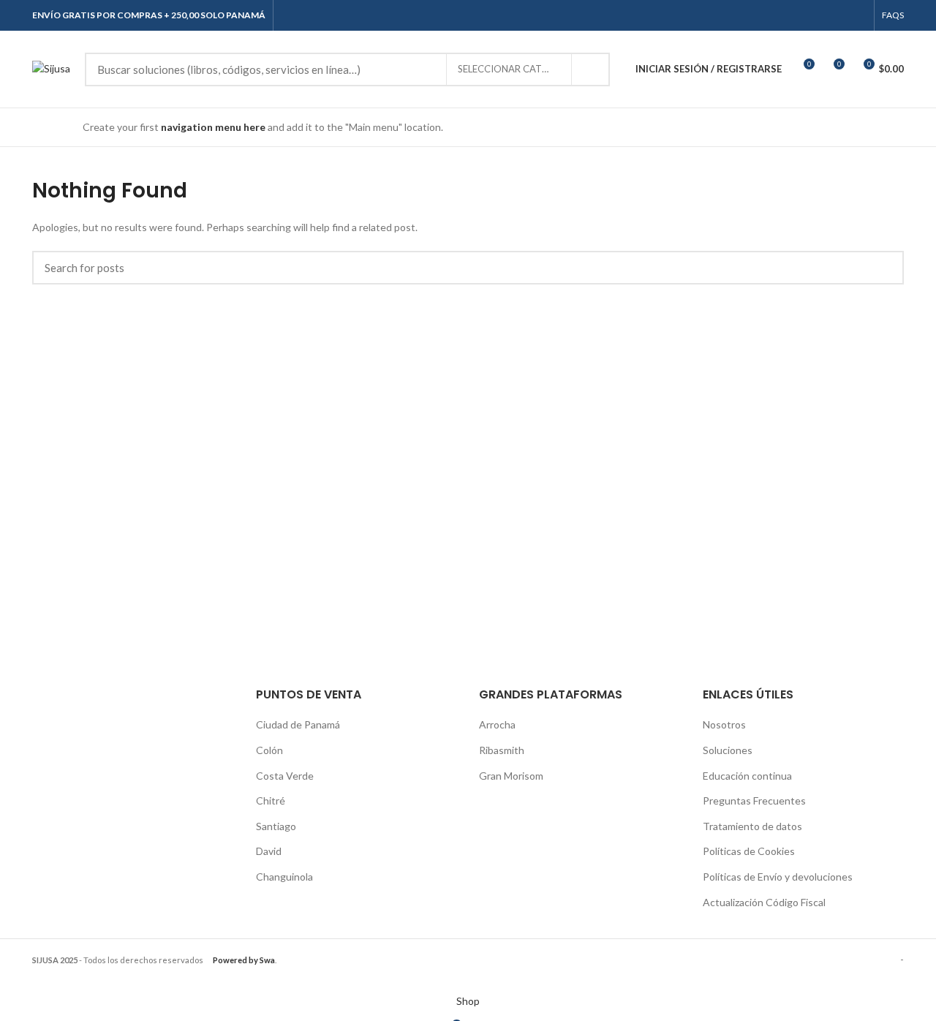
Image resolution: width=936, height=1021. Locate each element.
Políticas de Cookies (749, 851)
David (269, 851)
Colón (269, 750)
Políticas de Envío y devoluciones (778, 876)
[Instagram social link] (824, 15)
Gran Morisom (511, 775)
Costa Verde (285, 775)
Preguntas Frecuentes (754, 800)
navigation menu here (213, 127)
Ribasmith (501, 750)
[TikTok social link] (858, 15)
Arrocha (497, 724)
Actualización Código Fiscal (764, 902)
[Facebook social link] (807, 15)
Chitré (270, 800)
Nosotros (724, 724)
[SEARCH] (590, 69)
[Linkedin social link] (841, 15)
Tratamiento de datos (752, 826)
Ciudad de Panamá (298, 724)
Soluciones (727, 750)
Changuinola (284, 876)
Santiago (276, 826)
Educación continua (747, 775)
